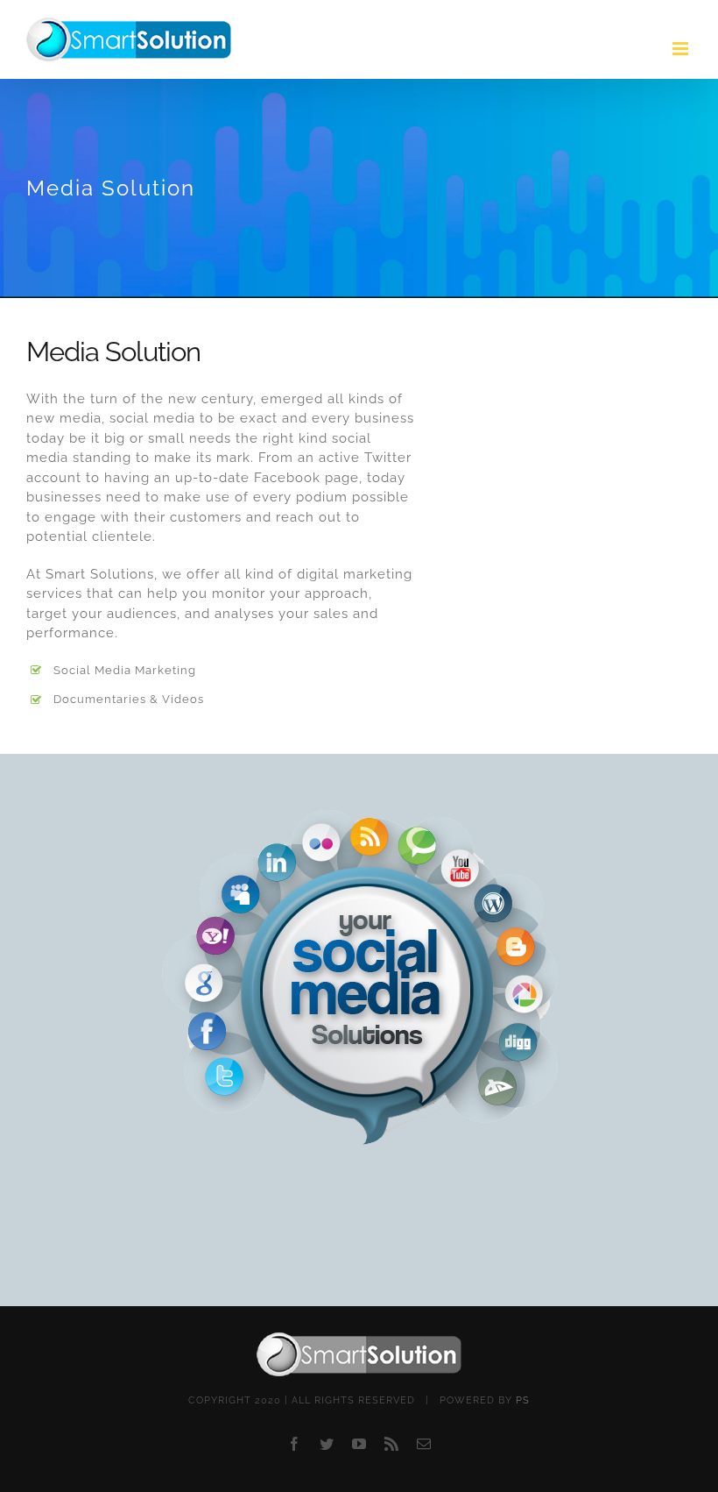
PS (523, 1400)
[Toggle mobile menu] (682, 48)
